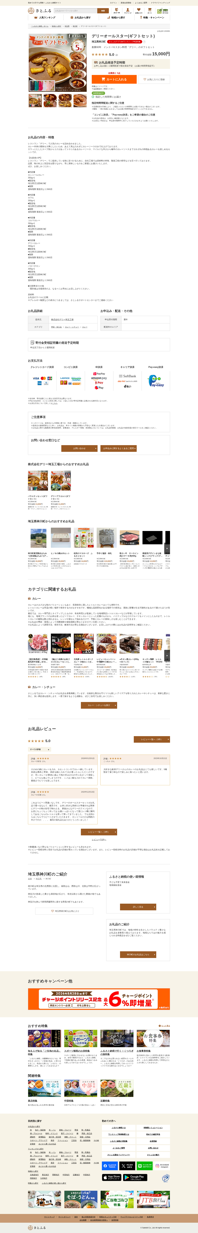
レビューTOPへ (99, 839)
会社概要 (83, 1220)
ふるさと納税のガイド (116, 11)
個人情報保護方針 (89, 1217)
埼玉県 (39, 879)
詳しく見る (138, 907)
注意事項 (96, 89)
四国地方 (33, 1178)
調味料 (32, 1137)
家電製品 (42, 1137)
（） (116, 55)
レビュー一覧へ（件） (99, 832)
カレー (84, 327)
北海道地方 (34, 1175)
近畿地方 (76, 1175)
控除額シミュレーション (153, 1128)
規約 (76, 1217)
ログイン (113, 3)
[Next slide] (167, 548)
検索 (103, 11)
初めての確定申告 (153, 1134)
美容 (52, 1140)
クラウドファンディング (160, 3)
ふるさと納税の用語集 (118, 1141)
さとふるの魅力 (153, 1155)
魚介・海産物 (40, 1130)
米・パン (52, 1130)
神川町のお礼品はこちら (138, 954)
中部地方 (66, 1175)
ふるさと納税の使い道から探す (54, 1183)
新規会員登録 (126, 3)
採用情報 (114, 1220)
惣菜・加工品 (56, 327)
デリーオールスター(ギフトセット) (123, 36)
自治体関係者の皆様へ (99, 1220)
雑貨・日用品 (85, 1137)
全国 (30, 879)
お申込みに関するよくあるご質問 (118, 448)
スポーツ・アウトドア (38, 1140)
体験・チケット (70, 1137)
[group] (58, 63)
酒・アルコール (36, 1133)
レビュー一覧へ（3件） (152, 739)
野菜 (76, 1130)
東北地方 (45, 1175)
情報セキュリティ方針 (108, 1217)
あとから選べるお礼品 (47, 1144)
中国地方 (86, 1175)
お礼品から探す (34, 1126)
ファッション (63, 1140)
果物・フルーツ (65, 1130)
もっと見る (165, 1026)
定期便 (32, 1144)
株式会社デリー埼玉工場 (62, 319)
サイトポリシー (64, 1217)
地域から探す (33, 1171)
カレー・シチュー (72, 327)
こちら (55, 403)
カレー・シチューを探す (99, 705)
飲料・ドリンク (52, 1133)
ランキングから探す (36, 1149)
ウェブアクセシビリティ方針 (131, 1217)
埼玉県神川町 (99, 41)
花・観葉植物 (85, 1140)
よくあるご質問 (141, 3)
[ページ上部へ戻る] (188, 1214)
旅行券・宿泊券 (55, 1137)
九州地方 (43, 1178)
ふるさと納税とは (119, 1128)
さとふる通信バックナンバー (118, 1155)
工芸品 (74, 1140)
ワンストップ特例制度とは (118, 1134)
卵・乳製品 (85, 1130)
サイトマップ (49, 1217)
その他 (96, 1140)
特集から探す (33, 1183)
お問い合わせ (79, 448)
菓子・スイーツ (67, 1133)
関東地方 (55, 1175)
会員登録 (153, 1141)
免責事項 (150, 1217)
